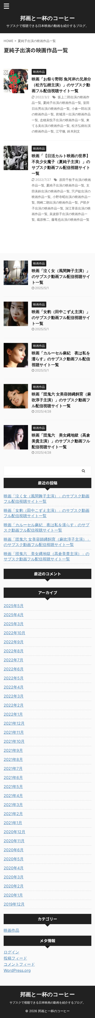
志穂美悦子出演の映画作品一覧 (62, 120)
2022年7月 (13, 659)
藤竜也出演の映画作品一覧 (70, 219)
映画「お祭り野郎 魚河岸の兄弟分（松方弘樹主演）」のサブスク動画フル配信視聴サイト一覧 (61, 85)
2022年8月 (14, 650)
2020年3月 (14, 877)
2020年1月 (13, 895)
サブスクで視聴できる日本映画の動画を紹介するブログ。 (48, 1002)
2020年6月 (14, 849)
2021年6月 (13, 777)
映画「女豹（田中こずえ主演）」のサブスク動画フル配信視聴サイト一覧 (61, 317)
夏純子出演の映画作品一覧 (62, 103)
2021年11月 (14, 732)
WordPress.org (17, 970)
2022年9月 (14, 641)
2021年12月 (14, 723)
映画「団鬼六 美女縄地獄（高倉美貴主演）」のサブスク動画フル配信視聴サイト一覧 (61, 441)
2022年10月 (14, 632)
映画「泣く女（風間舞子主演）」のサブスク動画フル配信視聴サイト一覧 (61, 276)
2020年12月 (14, 831)
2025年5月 (14, 605)
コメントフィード (19, 964)
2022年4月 (14, 687)
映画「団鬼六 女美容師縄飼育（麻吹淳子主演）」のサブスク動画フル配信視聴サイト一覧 (61, 400)
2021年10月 (14, 741)
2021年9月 (13, 750)
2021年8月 (13, 759)
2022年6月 (14, 669)
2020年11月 (14, 840)
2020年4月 (14, 867)
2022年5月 (14, 678)
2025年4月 (14, 614)
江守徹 (60, 131)
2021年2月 (13, 813)
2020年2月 (14, 886)
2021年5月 (13, 786)
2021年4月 (13, 795)
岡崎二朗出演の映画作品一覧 (57, 202)
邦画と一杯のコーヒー (47, 18)
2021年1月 (13, 822)
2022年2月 (14, 705)
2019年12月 (14, 904)
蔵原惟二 (43, 219)
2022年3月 (14, 696)
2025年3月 (14, 623)
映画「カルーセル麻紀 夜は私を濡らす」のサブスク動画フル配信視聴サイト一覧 (61, 358)
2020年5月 (14, 858)
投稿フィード (15, 958)
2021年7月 (13, 768)
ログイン (11, 952)
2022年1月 (13, 714)
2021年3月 (13, 804)
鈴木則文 (73, 131)
